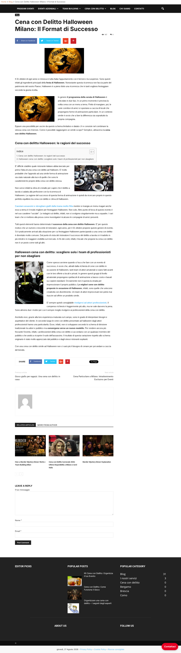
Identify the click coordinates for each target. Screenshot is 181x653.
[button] (162, 8)
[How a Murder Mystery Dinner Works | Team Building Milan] (30, 445)
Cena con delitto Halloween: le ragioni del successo (41, 156)
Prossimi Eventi (25, 8)
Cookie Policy (100, 649)
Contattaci (170, 646)
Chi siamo (124, 8)
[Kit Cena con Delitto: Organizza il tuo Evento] (75, 581)
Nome (18, 520)
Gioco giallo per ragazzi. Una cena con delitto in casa (37, 378)
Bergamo (125, 586)
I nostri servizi (128, 578)
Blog (11, 2)
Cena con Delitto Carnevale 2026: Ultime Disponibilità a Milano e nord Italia (63, 465)
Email (18, 531)
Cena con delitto (130, 582)
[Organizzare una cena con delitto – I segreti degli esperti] (73, 608)
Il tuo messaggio (22, 490)
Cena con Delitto (94, 8)
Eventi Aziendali (47, 8)
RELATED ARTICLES (25, 425)
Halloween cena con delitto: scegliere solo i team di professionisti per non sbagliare (56, 159)
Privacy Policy (86, 649)
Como (123, 595)
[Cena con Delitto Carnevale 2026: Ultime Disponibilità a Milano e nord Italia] (64, 445)
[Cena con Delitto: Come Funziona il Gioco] (75, 595)
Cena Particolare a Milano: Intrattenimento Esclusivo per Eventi (93, 378)
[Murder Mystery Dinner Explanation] (98, 445)
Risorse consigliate (116, 649)
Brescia (124, 591)
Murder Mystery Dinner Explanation (97, 462)
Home (3, 2)
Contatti (139, 8)
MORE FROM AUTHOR (47, 425)
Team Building (70, 8)
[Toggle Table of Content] (90, 151)
